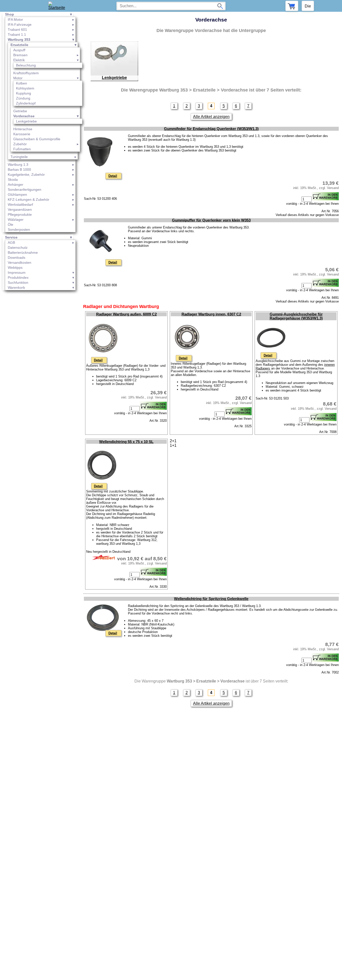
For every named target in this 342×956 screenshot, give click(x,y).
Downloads (16, 258)
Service (11, 237)
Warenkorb (16, 288)
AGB (11, 242)
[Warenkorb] (291, 6)
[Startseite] (58, 6)
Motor (18, 78)
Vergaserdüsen (20, 210)
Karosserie (21, 134)
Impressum (17, 272)
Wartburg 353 (19, 40)
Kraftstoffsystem (26, 73)
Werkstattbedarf (20, 204)
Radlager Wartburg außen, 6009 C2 (126, 314)
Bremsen (20, 55)
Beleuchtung (26, 65)
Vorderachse (24, 116)
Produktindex (18, 278)
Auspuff (19, 50)
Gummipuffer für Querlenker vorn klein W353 (211, 220)
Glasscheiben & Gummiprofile (36, 139)
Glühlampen (17, 194)
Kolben (21, 83)
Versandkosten (19, 262)
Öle (10, 224)
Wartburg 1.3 (18, 164)
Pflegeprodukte (20, 214)
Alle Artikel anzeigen (211, 116)
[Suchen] (220, 6)
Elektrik (19, 60)
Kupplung (23, 93)
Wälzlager (16, 220)
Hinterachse (22, 129)
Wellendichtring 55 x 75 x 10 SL (126, 442)
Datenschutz (18, 248)
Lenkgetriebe (26, 121)
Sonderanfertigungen (24, 190)
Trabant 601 (17, 30)
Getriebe (20, 111)
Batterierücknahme (23, 252)
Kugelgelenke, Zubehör (26, 174)
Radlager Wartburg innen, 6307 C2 (211, 314)
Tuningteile (19, 157)
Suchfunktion (18, 282)
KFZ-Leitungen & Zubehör (28, 200)
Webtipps (15, 268)
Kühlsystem (25, 88)
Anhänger (15, 184)
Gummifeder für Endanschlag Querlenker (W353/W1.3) (211, 129)
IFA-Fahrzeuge (20, 24)
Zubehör (20, 144)
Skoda (13, 180)
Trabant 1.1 (17, 34)
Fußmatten (22, 149)
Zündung (23, 98)
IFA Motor (15, 20)
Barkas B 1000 (19, 170)
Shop (9, 14)
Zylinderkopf (26, 103)
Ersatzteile (19, 45)
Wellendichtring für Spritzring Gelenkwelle (211, 599)
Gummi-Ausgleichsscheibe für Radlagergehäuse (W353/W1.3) (296, 316)
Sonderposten (19, 230)
